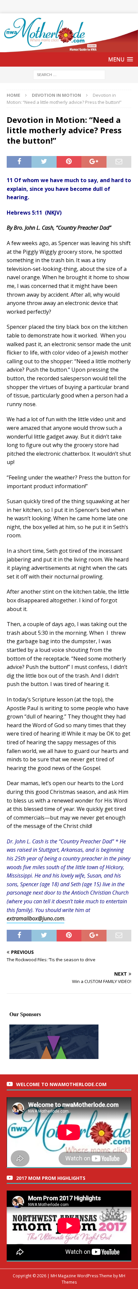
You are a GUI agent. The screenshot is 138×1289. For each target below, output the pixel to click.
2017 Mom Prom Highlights (50, 1178)
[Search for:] (69, 74)
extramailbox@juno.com (35, 918)
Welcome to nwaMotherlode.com (61, 1084)
